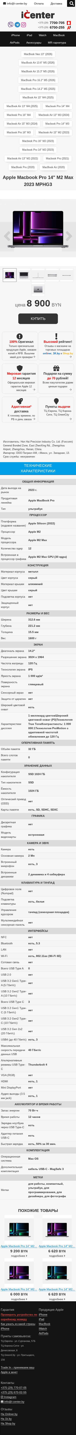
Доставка (56, 3)
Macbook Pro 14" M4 (57, 106)
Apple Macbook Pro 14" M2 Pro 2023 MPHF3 (29, 1289)
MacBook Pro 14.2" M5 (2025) (38, 88)
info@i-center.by (17, 3)
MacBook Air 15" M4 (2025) (38, 97)
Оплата (39, 3)
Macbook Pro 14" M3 (57, 123)
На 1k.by (6, 1418)
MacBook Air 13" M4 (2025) (22, 106)
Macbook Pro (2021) (57, 158)
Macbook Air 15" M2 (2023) (54, 132)
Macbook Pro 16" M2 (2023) (38, 141)
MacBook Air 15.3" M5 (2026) (38, 71)
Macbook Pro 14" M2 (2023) (38, 149)
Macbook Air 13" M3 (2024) (54, 114)
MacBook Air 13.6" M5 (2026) (38, 62)
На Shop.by (8, 1423)
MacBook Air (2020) (53, 167)
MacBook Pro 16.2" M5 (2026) (38, 80)
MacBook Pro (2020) (22, 167)
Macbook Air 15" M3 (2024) (22, 123)
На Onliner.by (9, 1414)
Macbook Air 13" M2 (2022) (22, 158)
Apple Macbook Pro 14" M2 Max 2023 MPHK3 (29, 1246)
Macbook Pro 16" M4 (19, 114)
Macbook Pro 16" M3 (19, 132)
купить (38, 319)
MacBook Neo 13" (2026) (38, 54)
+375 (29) (51, 23)
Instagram (9, 1397)
